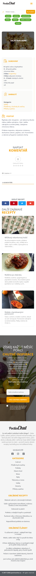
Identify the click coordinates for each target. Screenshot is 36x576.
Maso (18, 474)
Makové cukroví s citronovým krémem (18, 500)
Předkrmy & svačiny (18, 465)
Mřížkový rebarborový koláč (16, 237)
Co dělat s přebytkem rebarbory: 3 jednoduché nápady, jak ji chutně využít (18, 549)
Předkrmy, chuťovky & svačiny (14, 107)
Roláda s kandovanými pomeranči (14, 313)
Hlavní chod (18, 471)
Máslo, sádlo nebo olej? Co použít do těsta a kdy (18, 538)
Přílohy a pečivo (9, 109)
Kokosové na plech (18, 509)
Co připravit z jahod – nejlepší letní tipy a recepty (18, 533)
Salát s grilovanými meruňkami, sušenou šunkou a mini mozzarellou (18, 504)
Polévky (18, 468)
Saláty (6, 104)
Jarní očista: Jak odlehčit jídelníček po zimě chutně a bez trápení (18, 560)
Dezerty (18, 486)
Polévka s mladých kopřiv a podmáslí (18, 512)
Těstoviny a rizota (18, 480)
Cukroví (18, 462)
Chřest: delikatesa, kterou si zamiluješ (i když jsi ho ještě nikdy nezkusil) (18, 544)
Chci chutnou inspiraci (18, 400)
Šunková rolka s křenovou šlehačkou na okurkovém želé (18, 517)
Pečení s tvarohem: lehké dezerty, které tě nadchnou (18, 554)
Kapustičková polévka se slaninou (18, 521)
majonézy (12, 74)
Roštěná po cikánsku (13, 275)
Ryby (18, 477)
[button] (31, 3)
